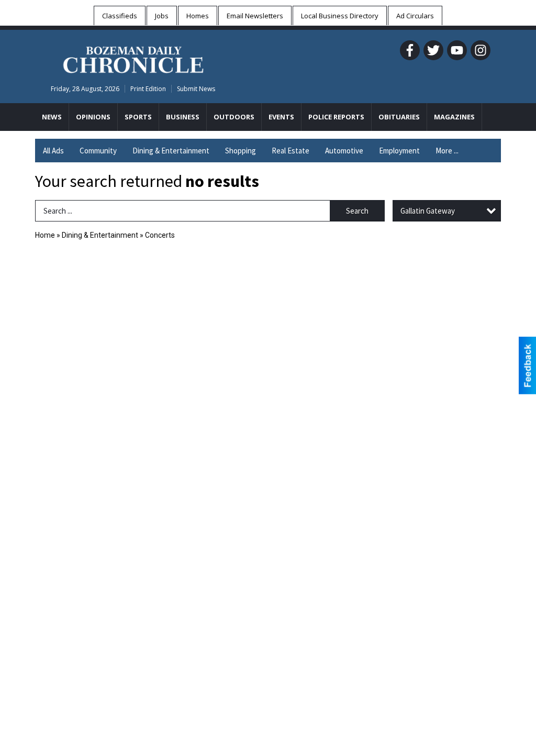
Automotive (344, 151)
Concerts (160, 235)
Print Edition (148, 88)
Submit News (196, 88)
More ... (447, 151)
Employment (399, 151)
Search (357, 211)
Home (45, 235)
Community (98, 151)
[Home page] (133, 58)
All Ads (53, 151)
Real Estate (290, 151)
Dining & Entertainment (170, 151)
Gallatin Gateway (427, 211)
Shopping (240, 151)
